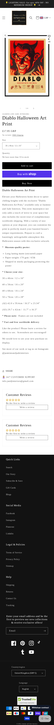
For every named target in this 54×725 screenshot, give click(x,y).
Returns (9, 592)
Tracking (10, 605)
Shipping (10, 585)
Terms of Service (14, 552)
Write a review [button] (27, 407)
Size (4, 140)
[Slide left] (20, 108)
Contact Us (11, 598)
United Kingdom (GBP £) (26, 673)
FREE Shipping (17, 135)
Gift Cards (11, 488)
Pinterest (10, 527)
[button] (3, 17)
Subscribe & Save (14, 481)
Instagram (10, 520)
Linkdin (9, 534)
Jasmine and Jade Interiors (29, 724)
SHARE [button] (9, 371)
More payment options (27, 181)
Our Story (10, 474)
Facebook (10, 513)
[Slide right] (33, 108)
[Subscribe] (44, 630)
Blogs (8, 494)
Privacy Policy (13, 559)
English (25, 689)
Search (9, 467)
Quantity (6, 153)
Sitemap (10, 566)
